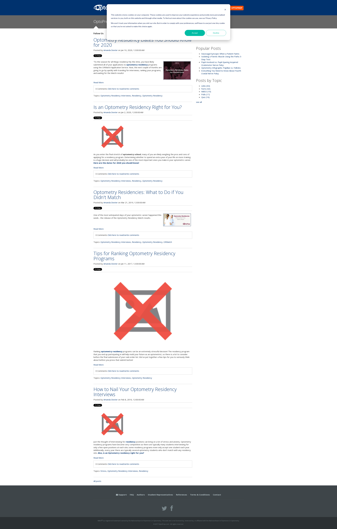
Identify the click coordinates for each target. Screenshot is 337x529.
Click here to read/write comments (123, 88)
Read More (98, 82)
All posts (97, 481)
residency (130, 441)
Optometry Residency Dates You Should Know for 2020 (142, 42)
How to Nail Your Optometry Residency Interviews (135, 392)
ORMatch (167, 242)
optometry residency (137, 64)
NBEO (206, 91)
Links (205, 86)
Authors (141, 494)
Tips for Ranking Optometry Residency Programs (134, 256)
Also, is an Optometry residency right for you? (121, 453)
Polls (205, 94)
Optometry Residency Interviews (115, 95)
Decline (216, 33)
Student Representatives (160, 494)
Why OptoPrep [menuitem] (234, 8)
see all (199, 102)
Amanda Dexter (110, 50)
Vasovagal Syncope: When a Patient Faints (220, 53)
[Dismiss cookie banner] (225, 10)
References (181, 494)
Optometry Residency (152, 95)
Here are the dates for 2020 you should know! (116, 163)
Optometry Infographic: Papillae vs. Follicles (221, 67)
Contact (217, 494)
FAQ (132, 494)
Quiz (205, 97)
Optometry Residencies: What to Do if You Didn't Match (138, 195)
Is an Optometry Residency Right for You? (137, 107)
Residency (136, 95)
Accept (195, 33)
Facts (205, 88)
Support (122, 494)
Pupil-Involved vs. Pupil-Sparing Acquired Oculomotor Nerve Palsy (219, 63)
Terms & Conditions (200, 494)
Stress (103, 471)
